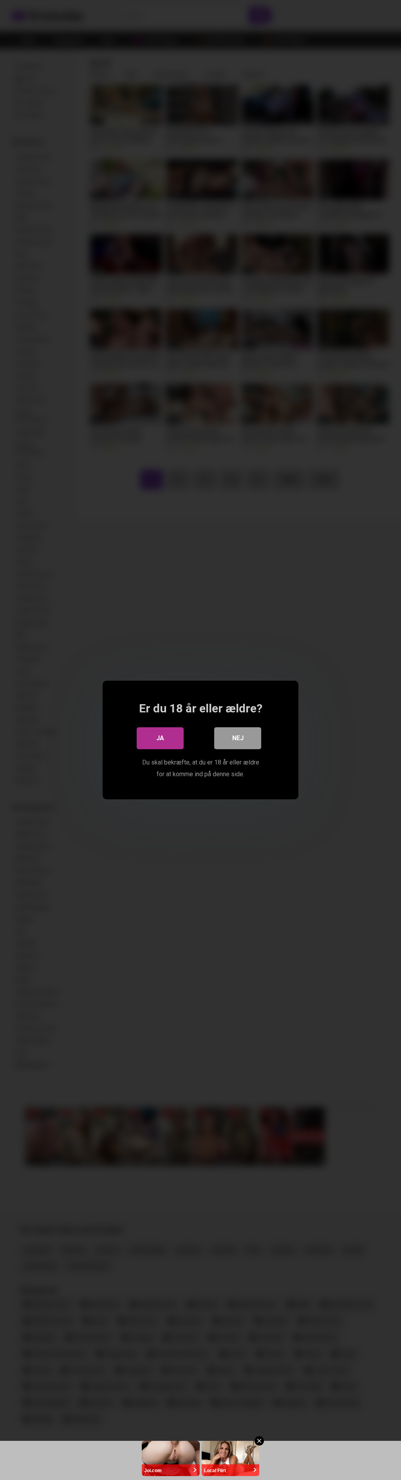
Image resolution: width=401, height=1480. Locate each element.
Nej (238, 738)
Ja (160, 738)
